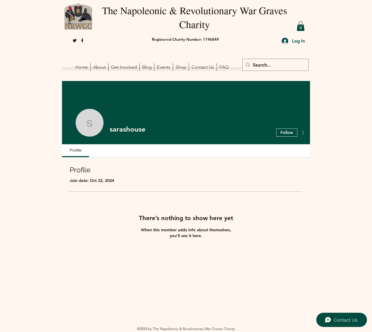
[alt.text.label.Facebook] (82, 40)
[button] (301, 26)
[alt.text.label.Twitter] (74, 40)
